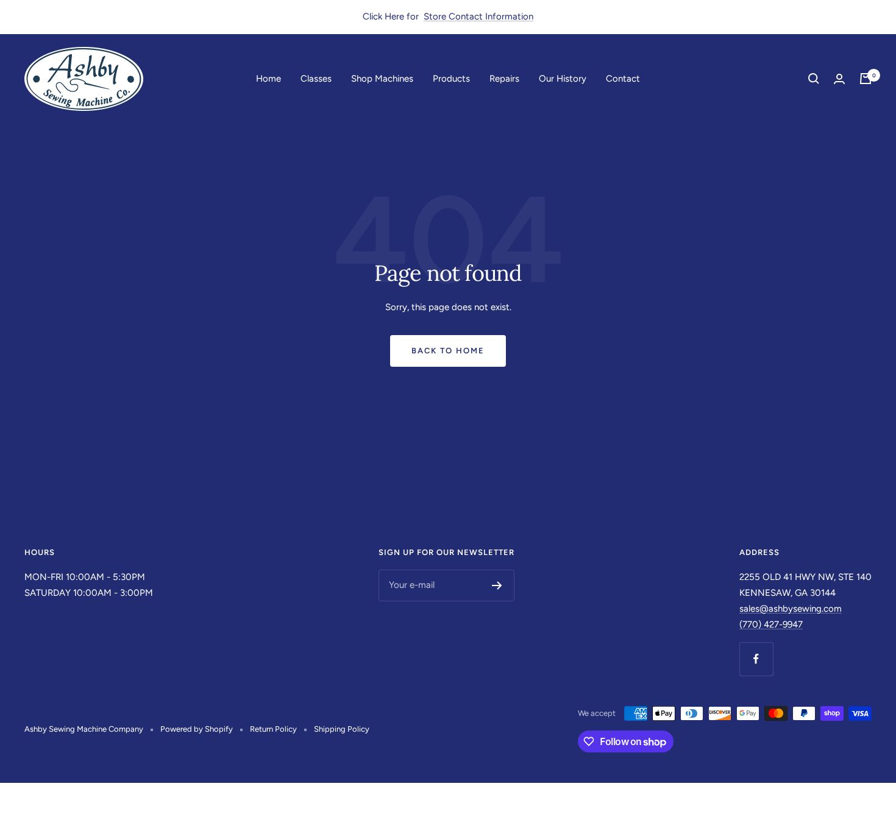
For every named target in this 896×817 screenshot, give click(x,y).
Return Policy (273, 729)
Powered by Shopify (196, 729)
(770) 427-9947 (771, 624)
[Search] (813, 78)
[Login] (839, 79)
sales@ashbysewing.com (790, 608)
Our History (562, 78)
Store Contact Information (478, 16)
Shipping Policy (341, 729)
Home (268, 78)
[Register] (497, 585)
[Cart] (865, 78)
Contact (623, 78)
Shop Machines (382, 78)
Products (451, 78)
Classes (316, 78)
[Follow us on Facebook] (756, 659)
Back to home (448, 350)
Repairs (504, 78)
